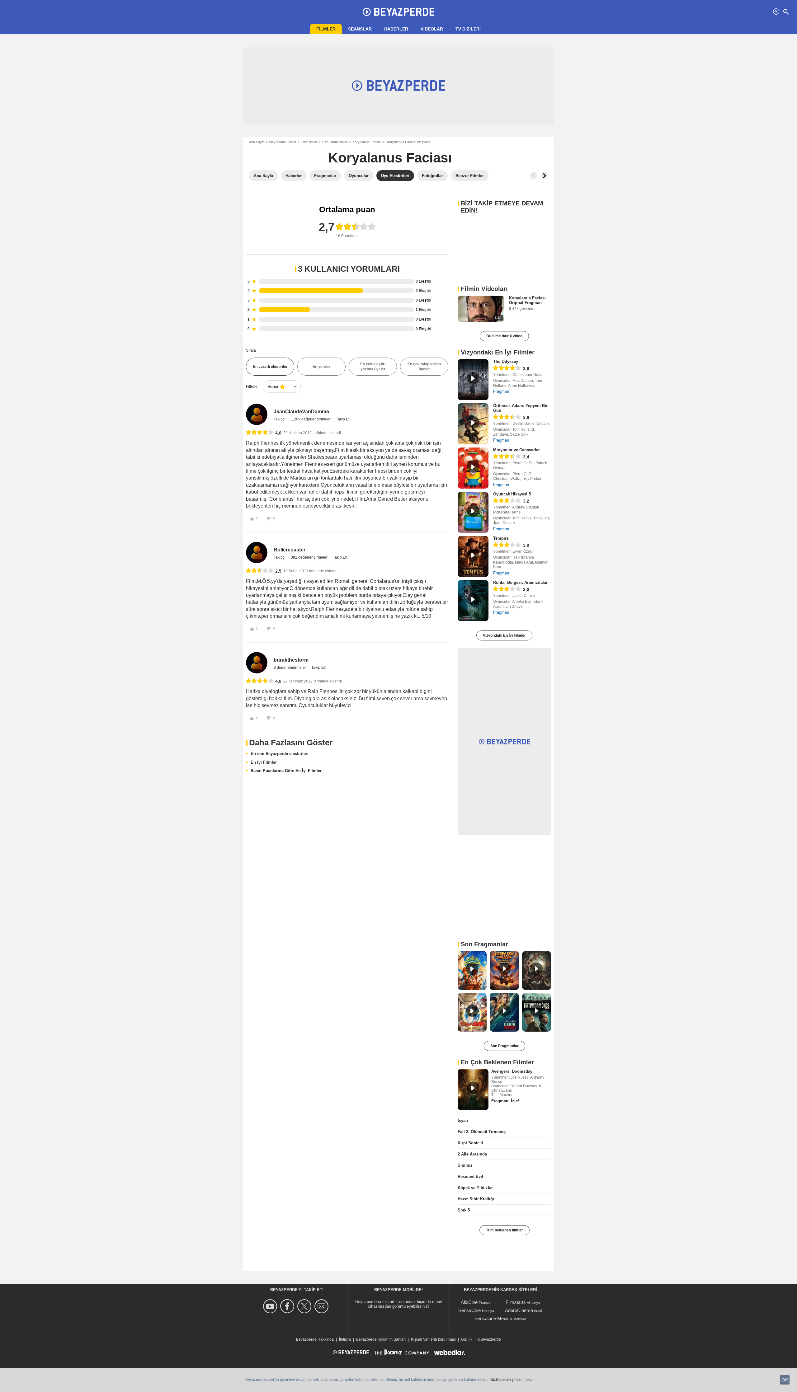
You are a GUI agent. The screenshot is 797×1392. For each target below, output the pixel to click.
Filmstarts (516, 1302)
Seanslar (360, 28)
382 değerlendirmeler (309, 557)
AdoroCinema (519, 1310)
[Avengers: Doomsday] (473, 1089)
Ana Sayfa (257, 142)
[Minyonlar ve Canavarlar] (473, 468)
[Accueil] (398, 12)
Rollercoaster (289, 549)
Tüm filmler (309, 142)
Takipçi (280, 419)
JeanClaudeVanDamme (301, 411)
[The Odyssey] (473, 379)
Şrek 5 (464, 1210)
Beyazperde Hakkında (315, 1339)
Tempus (500, 538)
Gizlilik (466, 1339)
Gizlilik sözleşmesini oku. (511, 1379)
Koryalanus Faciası (367, 142)
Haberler (396, 28)
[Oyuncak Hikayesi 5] (473, 512)
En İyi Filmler (264, 762)
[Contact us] (322, 1306)
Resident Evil (470, 1176)
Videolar (432, 28)
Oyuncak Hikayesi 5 (512, 494)
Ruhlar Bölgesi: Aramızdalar (520, 582)
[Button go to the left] (533, 176)
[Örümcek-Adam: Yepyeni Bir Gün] (473, 423)
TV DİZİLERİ (468, 28)
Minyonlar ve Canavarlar (516, 450)
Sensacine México (493, 1318)
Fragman (501, 391)
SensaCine (469, 1310)
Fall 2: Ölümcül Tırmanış (482, 1131)
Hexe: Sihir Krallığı (476, 1199)
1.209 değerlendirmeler (311, 419)
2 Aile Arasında (472, 1154)
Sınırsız (465, 1165)
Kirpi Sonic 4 (470, 1143)
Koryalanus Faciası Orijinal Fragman (527, 300)
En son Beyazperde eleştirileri (280, 753)
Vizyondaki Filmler (282, 142)
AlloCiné (469, 1302)
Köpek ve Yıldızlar (475, 1187)
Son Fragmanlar (504, 1046)
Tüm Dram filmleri (335, 142)
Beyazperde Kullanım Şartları (381, 1339)
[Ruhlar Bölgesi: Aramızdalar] (473, 600)
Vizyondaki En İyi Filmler (504, 635)
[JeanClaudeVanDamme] (256, 414)
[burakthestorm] (256, 662)
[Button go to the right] (544, 176)
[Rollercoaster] (256, 552)
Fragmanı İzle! (505, 1101)
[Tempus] (473, 556)
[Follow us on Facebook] (288, 1306)
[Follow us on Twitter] (305, 1306)
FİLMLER (326, 28)
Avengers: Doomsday (511, 1071)
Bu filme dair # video (504, 336)
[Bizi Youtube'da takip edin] (271, 1306)
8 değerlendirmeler (290, 667)
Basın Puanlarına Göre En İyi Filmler (286, 770)
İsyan (463, 1120)
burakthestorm (291, 660)
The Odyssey (505, 361)
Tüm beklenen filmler (504, 1230)
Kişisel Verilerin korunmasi (433, 1339)
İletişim (345, 1339)
